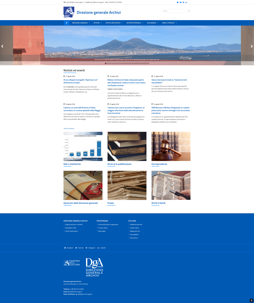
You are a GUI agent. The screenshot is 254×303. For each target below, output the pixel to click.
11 (123, 63)
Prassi (111, 203)
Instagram (91, 248)
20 (139, 63)
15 (130, 63)
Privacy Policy (103, 228)
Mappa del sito (135, 231)
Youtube (81, 248)
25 (148, 63)
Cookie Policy (134, 228)
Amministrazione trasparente (108, 224)
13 (126, 63)
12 (125, 63)
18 (135, 63)
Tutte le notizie (69, 128)
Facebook (69, 248)
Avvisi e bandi (158, 203)
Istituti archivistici (114, 23)
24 (146, 63)
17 (134, 63)
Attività (98, 23)
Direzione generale (81, 23)
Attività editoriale (135, 23)
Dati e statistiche (72, 164)
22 (142, 63)
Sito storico (134, 238)
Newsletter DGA (70, 228)
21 (141, 63)
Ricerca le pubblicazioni (119, 164)
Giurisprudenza (159, 164)
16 (132, 63)
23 (144, 63)
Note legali (102, 231)
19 (137, 63)
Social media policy (71, 231)
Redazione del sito (136, 224)
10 (121, 63)
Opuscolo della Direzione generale (81, 203)
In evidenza (152, 23)
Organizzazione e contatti (74, 224)
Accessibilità (134, 234)
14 (128, 63)
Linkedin (103, 248)
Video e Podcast (169, 23)
